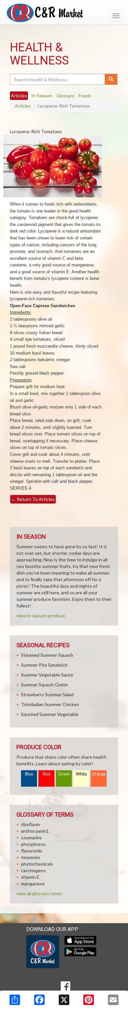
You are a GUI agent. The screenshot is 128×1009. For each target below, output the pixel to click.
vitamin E (30, 877)
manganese (33, 883)
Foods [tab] (85, 95)
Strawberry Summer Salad (47, 694)
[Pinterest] (88, 999)
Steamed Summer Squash (47, 655)
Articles (23, 106)
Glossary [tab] (65, 95)
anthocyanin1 (35, 831)
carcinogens (33, 870)
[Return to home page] (64, 12)
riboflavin (30, 824)
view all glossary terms (39, 893)
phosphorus (33, 844)
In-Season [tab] (41, 95)
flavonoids (31, 850)
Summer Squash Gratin (44, 684)
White (81, 774)
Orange (99, 774)
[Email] (113, 999)
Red (46, 774)
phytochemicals (37, 864)
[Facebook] (39, 999)
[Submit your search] (111, 79)
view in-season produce (40, 615)
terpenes (30, 857)
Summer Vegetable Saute (47, 674)
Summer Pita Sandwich (44, 665)
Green (64, 774)
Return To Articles (33, 499)
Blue (29, 774)
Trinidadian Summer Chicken (50, 704)
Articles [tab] (19, 95)
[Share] (14, 999)
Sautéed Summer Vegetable (49, 714)
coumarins (31, 837)
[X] (64, 999)
